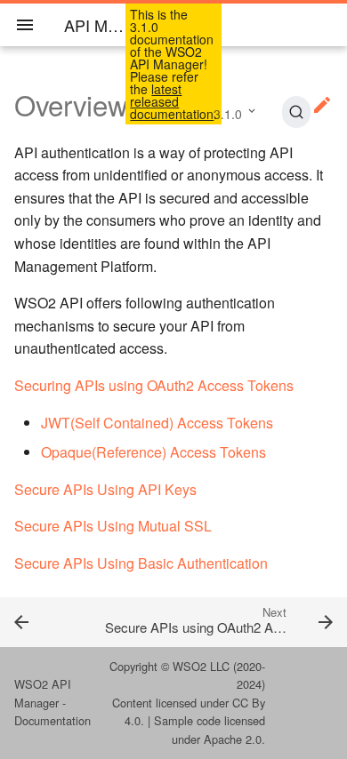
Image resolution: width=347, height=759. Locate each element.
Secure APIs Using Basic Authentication (141, 563)
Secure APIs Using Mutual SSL (113, 525)
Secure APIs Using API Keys (105, 489)
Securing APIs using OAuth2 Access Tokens (154, 385)
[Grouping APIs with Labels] (43, 621)
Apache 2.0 (233, 739)
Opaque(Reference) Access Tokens (153, 452)
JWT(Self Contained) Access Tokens (157, 422)
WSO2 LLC (201, 666)
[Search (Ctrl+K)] (296, 112)
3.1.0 (228, 114)
